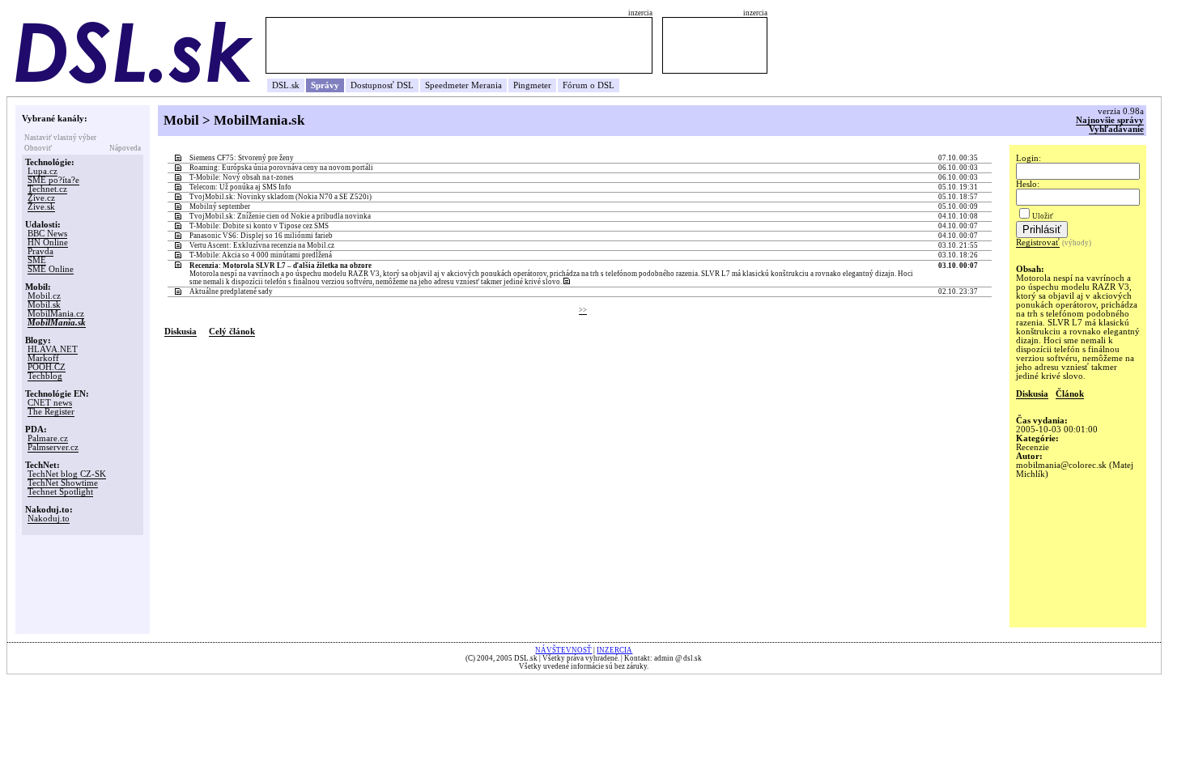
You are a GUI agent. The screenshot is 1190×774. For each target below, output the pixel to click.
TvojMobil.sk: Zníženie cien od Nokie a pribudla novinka (280, 216)
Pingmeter (532, 85)
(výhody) (1076, 243)
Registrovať (1038, 242)
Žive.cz (41, 198)
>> (583, 310)
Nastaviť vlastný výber (60, 138)
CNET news (50, 402)
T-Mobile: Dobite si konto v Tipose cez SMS (259, 226)
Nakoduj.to (49, 518)
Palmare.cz (48, 438)
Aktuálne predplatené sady (231, 291)
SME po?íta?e (53, 180)
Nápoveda (125, 148)
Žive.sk (41, 206)
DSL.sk (286, 85)
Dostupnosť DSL (382, 85)
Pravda (40, 251)
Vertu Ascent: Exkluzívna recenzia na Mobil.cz (261, 245)
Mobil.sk (44, 304)
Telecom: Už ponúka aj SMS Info (240, 187)
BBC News (47, 233)
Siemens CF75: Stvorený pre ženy (241, 158)
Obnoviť (38, 148)
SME (37, 260)
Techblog (45, 376)
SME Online (51, 269)
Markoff (43, 358)
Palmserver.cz (53, 447)
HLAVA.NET (53, 349)
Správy (325, 85)
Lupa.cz (42, 171)
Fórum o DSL (588, 85)
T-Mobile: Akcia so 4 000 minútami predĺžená (260, 255)
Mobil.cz (44, 295)
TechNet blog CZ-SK (67, 474)
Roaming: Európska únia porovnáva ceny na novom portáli (281, 168)
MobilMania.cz (56, 313)
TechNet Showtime (63, 482)
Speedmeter (447, 85)
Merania (486, 85)
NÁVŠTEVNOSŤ (563, 650)
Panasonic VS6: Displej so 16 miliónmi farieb (261, 236)
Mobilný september (219, 206)
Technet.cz (47, 189)
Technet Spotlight (60, 491)
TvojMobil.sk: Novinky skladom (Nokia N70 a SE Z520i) (280, 197)
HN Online (48, 242)
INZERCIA (614, 650)
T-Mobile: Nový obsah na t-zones (241, 177)
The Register (51, 411)
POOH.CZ (47, 367)
